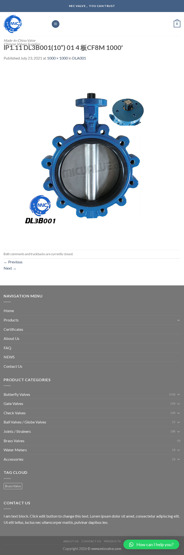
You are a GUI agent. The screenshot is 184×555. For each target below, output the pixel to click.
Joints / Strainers (17, 431)
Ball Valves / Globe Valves (25, 422)
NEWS (9, 357)
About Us (11, 338)
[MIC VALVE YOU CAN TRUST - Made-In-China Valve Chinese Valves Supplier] (24, 24)
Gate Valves (13, 403)
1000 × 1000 (57, 58)
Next (10, 268)
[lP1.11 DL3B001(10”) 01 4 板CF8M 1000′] (92, 155)
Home (9, 310)
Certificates (13, 329)
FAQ (7, 347)
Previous (13, 261)
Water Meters (15, 449)
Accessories (13, 459)
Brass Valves (14, 440)
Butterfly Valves (17, 394)
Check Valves (15, 412)
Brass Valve (13, 486)
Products (11, 320)
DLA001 (79, 58)
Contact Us (13, 366)
